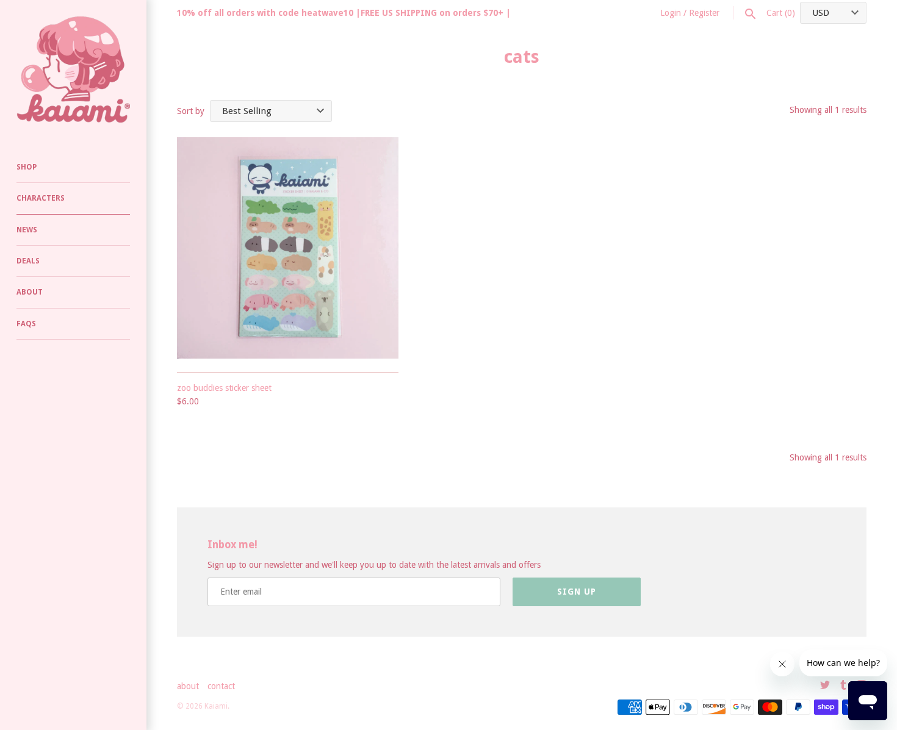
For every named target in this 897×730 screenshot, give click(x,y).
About (29, 292)
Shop (26, 167)
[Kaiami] (73, 69)
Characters (40, 198)
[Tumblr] (843, 686)
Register (704, 13)
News (26, 230)
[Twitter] (825, 686)
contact (221, 686)
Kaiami (216, 706)
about (188, 686)
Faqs (26, 324)
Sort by (190, 111)
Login (670, 13)
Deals (28, 261)
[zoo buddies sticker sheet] (287, 248)
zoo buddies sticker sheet (224, 388)
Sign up (576, 591)
